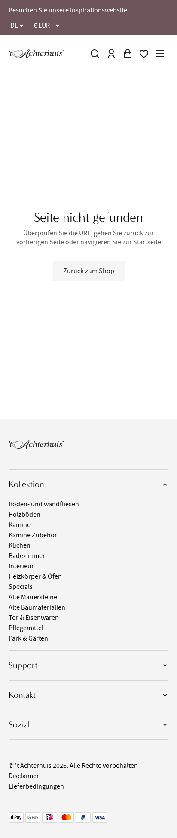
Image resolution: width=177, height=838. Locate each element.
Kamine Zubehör (33, 535)
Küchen (20, 545)
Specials (21, 586)
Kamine (20, 525)
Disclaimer (24, 776)
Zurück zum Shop (88, 271)
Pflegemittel (26, 628)
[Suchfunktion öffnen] (95, 54)
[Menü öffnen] (160, 54)
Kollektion (26, 484)
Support (23, 665)
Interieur (21, 566)
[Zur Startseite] (36, 53)
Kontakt (22, 695)
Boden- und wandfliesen (44, 504)
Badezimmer (27, 555)
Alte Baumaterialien (37, 607)
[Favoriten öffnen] (144, 54)
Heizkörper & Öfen (35, 576)
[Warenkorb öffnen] (127, 54)
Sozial (19, 725)
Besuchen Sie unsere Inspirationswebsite (68, 10)
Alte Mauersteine (33, 597)
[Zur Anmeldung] (111, 54)
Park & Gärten (28, 638)
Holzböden (24, 514)
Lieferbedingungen (36, 786)
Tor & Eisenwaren (34, 617)
